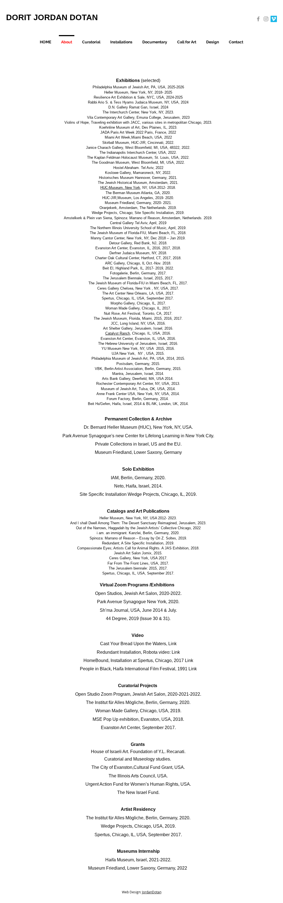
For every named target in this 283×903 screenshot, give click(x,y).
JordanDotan (151, 892)
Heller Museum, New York (120, 518)
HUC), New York (156, 427)
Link (172, 643)
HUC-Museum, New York (120, 188)
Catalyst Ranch (117, 333)
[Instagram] (266, 19)
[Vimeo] (274, 19)
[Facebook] (258, 19)
